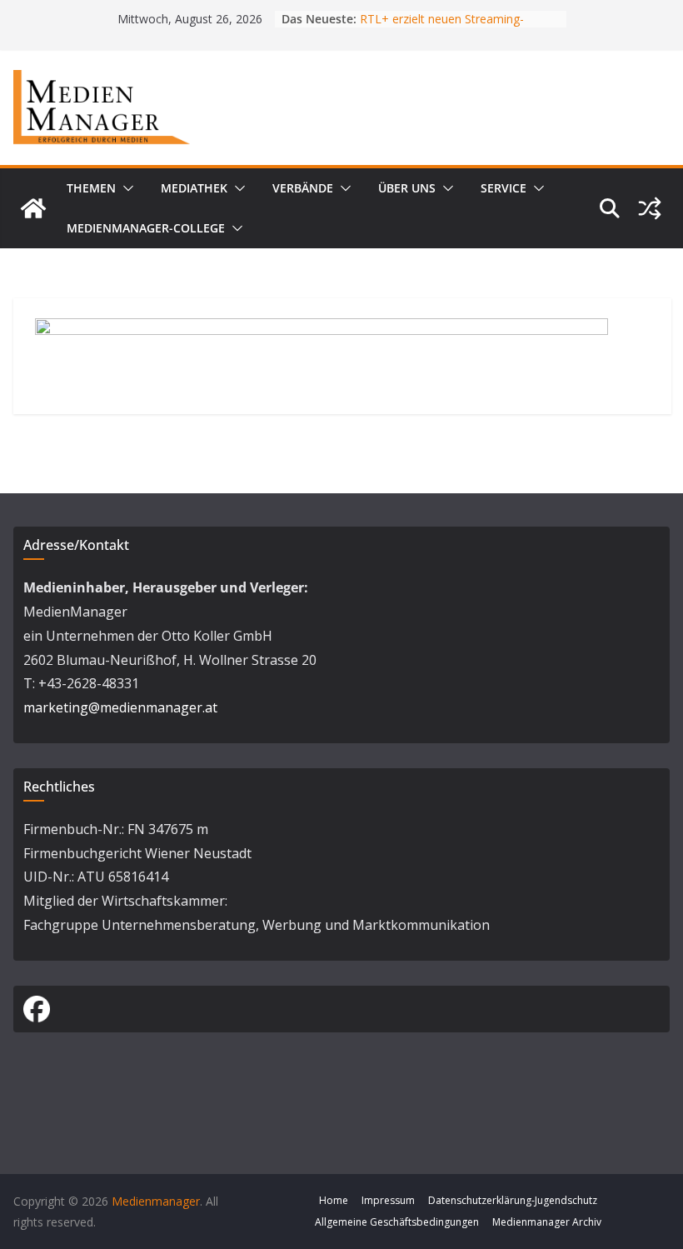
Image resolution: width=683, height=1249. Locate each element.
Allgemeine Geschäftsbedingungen (397, 1222)
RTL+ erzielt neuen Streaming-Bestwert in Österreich (442, 27)
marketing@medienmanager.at (120, 707)
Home (333, 1200)
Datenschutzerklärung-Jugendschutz (512, 1200)
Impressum (388, 1200)
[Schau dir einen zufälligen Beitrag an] (650, 208)
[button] (125, 188)
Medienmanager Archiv (546, 1222)
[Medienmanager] (33, 208)
